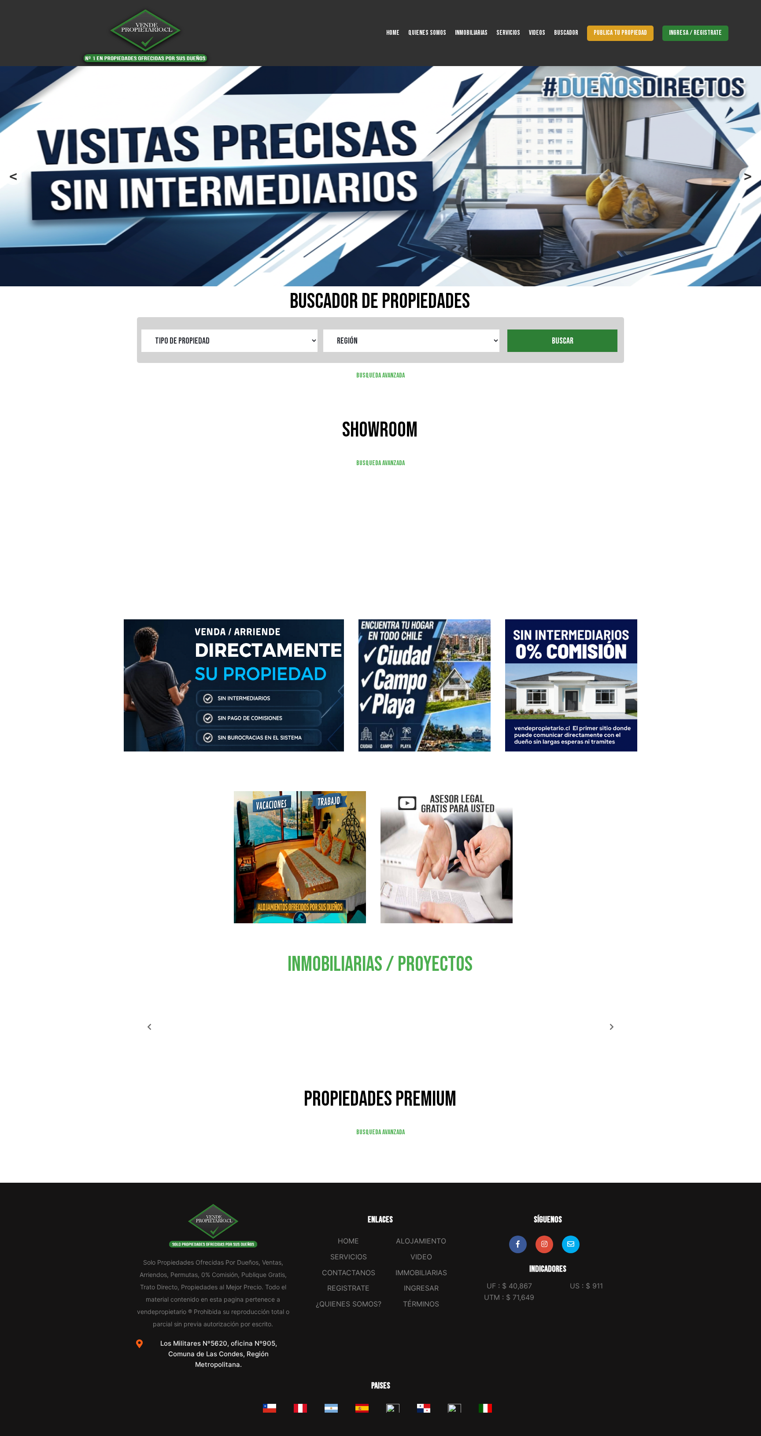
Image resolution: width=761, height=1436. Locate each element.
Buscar (562, 341)
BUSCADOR (566, 33)
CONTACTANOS (348, 1272)
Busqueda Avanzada (380, 375)
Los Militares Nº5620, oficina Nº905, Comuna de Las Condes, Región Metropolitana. (218, 1354)
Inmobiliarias (471, 33)
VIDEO (421, 1256)
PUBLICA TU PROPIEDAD (620, 33)
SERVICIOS (508, 33)
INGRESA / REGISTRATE (695, 33)
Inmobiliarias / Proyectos (380, 964)
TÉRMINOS (421, 1303)
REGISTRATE (348, 1288)
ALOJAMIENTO (421, 1240)
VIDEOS (537, 33)
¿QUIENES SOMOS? (348, 1303)
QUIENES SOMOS (427, 33)
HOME (392, 33)
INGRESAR (421, 1288)
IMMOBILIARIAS (421, 1272)
